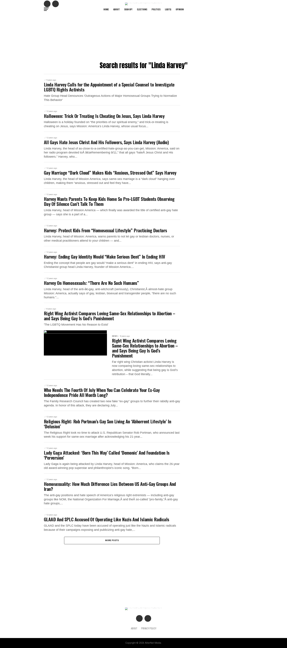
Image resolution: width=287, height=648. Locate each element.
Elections (142, 9)
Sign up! (128, 9)
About (116, 9)
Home (106, 9)
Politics (156, 9)
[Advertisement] (143, 36)
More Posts (112, 540)
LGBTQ (168, 9)
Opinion (180, 9)
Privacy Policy (148, 628)
